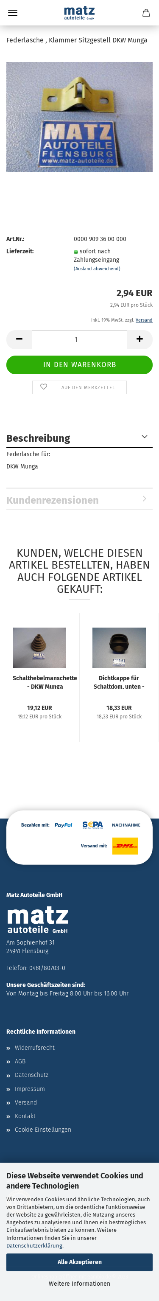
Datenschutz (31, 1075)
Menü (12, 12)
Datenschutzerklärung (34, 1245)
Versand (26, 1102)
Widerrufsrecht (35, 1047)
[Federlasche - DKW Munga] (79, 116)
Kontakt (25, 1116)
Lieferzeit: (19, 251)
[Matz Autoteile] (79, 12)
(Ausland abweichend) (97, 269)
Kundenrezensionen (52, 500)
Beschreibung (38, 438)
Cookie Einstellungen (43, 1129)
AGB (20, 1061)
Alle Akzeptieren (80, 1262)
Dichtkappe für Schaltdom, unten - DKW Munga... (119, 682)
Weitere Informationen (79, 1283)
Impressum (30, 1089)
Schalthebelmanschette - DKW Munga (45, 682)
